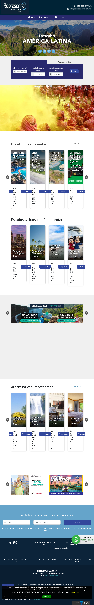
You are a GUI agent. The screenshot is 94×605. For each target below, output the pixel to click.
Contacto (61, 17)
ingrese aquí (37, 599)
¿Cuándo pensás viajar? (38, 69)
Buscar (75, 71)
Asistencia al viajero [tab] (65, 62)
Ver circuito (26, 267)
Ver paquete (26, 191)
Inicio (33, 17)
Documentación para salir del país (44, 543)
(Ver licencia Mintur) (51, 576)
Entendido (47, 597)
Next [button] (86, 177)
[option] (47, 38)
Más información (76, 592)
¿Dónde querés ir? (20, 68)
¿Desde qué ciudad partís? (56, 69)
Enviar (77, 522)
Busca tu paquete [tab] (29, 62)
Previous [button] (7, 177)
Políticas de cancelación (59, 548)
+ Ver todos (76, 143)
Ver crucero (82, 267)
